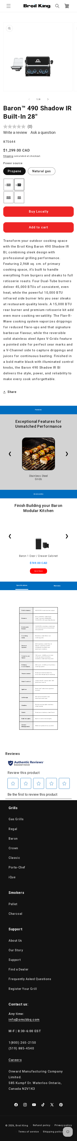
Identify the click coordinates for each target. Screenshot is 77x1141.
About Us (15, 940)
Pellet (13, 904)
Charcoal (15, 913)
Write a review (15, 132)
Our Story (16, 950)
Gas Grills (16, 819)
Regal (13, 829)
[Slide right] (48, 99)
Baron (13, 838)
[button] (8, 6)
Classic (14, 857)
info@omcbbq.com (24, 1019)
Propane (14, 171)
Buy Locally (38, 211)
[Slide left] (29, 99)
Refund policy (41, 1125)
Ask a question (43, 132)
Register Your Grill (23, 989)
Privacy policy (63, 1125)
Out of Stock (38, 571)
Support (15, 960)
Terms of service (28, 1131)
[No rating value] (15, 126)
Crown (13, 848)
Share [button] (11, 392)
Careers (15, 1060)
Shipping (8, 156)
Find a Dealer (19, 969)
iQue (12, 877)
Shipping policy (53, 1131)
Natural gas (41, 171)
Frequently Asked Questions (30, 979)
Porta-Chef (17, 867)
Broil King (22, 1125)
